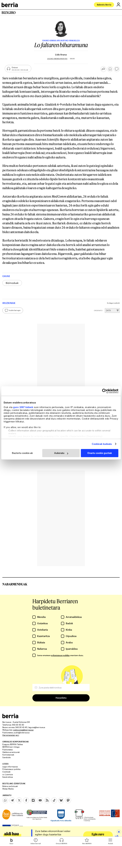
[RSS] (47, 800)
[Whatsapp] (5, 800)
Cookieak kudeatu (102, 444)
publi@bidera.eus (22, 732)
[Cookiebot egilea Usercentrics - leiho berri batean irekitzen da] (104, 391)
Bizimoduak (12, 282)
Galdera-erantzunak (11, 752)
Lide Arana (61, 54)
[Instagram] (33, 800)
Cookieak (6, 772)
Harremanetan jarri (10, 735)
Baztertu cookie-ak (22, 453)
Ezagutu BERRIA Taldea (12, 744)
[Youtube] (40, 800)
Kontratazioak (8, 755)
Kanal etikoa (7, 777)
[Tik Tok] (54, 800)
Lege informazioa (10, 766)
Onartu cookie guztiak (99, 453)
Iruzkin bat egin (14, 310)
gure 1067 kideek (23, 407)
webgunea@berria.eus (23, 730)
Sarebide (6, 757)
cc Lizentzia (7, 774)
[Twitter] (19, 800)
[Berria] (10, 717)
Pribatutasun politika (11, 769)
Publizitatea (7, 749)
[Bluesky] (61, 800)
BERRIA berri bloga (10, 747)
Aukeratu (59, 453)
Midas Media (8, 789)
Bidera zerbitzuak (10, 786)
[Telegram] (12, 800)
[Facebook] (26, 800)
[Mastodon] (68, 800)
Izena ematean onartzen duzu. (60, 655)
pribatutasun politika (60, 655)
